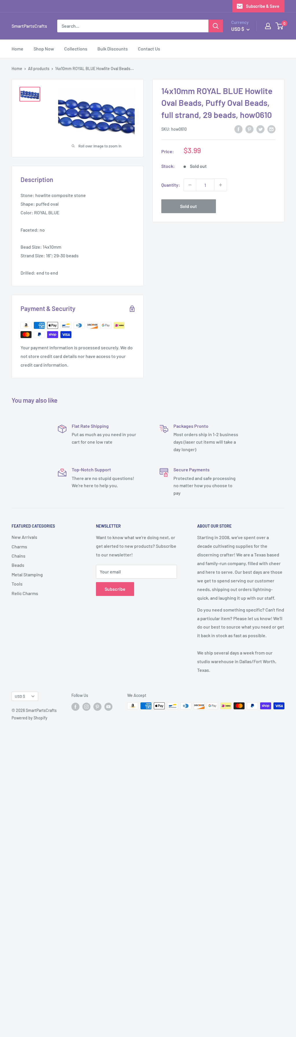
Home (17, 48)
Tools (17, 583)
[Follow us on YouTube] (108, 706)
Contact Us (149, 48)
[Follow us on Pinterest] (97, 706)
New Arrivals (24, 537)
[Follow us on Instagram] (86, 706)
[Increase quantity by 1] (220, 185)
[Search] (215, 26)
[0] (279, 25)
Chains (18, 555)
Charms (19, 546)
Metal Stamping (27, 574)
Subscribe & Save (262, 6)
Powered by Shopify (29, 717)
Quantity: (170, 184)
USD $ (20, 696)
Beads (18, 565)
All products (38, 68)
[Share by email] (271, 128)
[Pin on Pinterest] (249, 128)
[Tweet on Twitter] (260, 128)
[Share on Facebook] (238, 128)
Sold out (188, 206)
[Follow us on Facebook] (75, 706)
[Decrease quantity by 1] (190, 185)
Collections (75, 48)
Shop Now (44, 48)
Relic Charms (25, 593)
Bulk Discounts (112, 48)
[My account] (268, 26)
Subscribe (115, 589)
